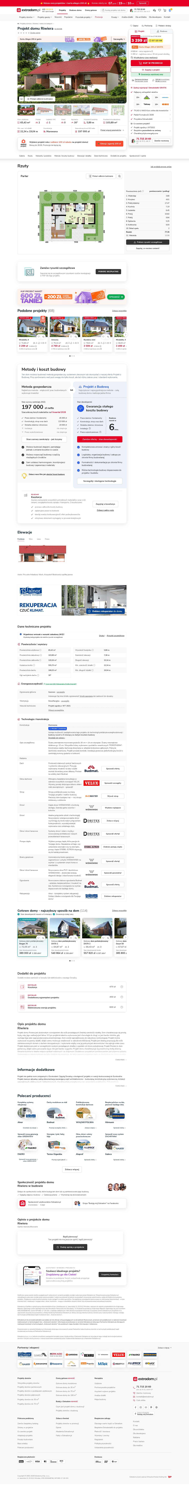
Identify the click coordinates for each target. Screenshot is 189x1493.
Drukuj (101, 635)
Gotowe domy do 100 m (66, 1395)
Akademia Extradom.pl (65, 1431)
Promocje (99, 17)
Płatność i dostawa (102, 1431)
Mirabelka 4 (24, 340)
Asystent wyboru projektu (104, 1391)
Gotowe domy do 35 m (65, 1387)
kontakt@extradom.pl (145, 1397)
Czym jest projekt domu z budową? (70, 1406)
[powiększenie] (119, 176)
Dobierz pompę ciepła (112, 847)
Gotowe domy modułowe (66, 1383)
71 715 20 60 (139, 9)
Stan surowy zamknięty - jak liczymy (44, 439)
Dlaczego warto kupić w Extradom (108, 1423)
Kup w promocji (153, 63)
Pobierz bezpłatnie (108, 271)
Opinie (58, 1427)
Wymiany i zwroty (101, 1435)
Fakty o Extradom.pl (64, 1435)
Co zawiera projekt (24, 1431)
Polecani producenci (25, 1447)
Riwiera (35, 24)
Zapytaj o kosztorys (105, 504)
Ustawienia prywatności (104, 1447)
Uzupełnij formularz (109, 1274)
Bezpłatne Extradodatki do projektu (108, 1427)
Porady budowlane (25, 1439)
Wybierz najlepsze (113, 808)
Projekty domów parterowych (29, 1387)
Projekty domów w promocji (67, 1423)
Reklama (136, 1437)
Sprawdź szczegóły (113, 783)
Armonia (54, 340)
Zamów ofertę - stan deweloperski (100, 439)
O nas (135, 1425)
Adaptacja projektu (25, 1435)
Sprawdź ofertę (112, 768)
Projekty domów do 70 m (28, 1404)
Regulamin (98, 1439)
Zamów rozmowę (161, 141)
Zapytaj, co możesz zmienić (148, 248)
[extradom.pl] (28, 10)
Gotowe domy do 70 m (65, 1391)
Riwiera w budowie (30, 1186)
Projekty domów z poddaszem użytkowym (34, 1391)
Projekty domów (25, 24)
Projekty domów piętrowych (28, 1395)
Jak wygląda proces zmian (161, 166)
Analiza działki (127, 17)
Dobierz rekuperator (112, 896)
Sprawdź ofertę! (113, 834)
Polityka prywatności (102, 1443)
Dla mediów (138, 1445)
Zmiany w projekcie (25, 1427)
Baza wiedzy (22, 1443)
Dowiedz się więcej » (56, 738)
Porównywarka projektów (104, 1387)
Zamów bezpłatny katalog (27, 1423)
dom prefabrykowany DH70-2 (96, 942)
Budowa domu (75, 10)
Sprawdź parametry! (112, 873)
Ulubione (98, 1383)
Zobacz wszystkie (119, 311)
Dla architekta (141, 17)
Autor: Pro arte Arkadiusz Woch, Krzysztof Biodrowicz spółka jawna (45, 574)
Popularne (68, 17)
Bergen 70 (31, 942)
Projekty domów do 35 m (28, 1399)
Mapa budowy (100, 1399)
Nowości (58, 17)
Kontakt (167, 17)
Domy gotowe (91, 10)
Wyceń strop (112, 796)
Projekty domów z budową (67, 1410)
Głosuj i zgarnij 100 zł (110, 143)
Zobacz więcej (113, 821)
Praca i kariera (138, 1441)
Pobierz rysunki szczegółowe (149, 242)
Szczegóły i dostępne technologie (99, 481)
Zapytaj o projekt (152, 70)
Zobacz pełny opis (105, 510)
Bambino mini (89, 340)
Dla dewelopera (155, 17)
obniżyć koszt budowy (55, 474)
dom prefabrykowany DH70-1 (63, 942)
